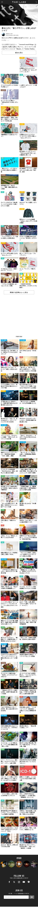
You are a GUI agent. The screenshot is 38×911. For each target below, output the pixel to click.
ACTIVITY (22, 57)
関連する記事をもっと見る (19, 292)
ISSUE (21, 408)
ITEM (2, 74)
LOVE (2, 357)
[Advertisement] (19, 316)
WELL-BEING (4, 340)
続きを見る (19, 52)
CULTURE (3, 90)
